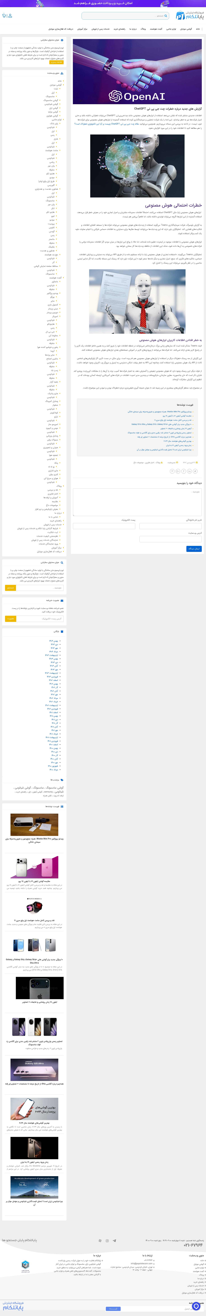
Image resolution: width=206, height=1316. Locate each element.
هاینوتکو (51, 324)
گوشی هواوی (52, 116)
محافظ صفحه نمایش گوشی (46, 266)
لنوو (53, 216)
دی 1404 (54, 644)
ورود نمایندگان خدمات (48, 544)
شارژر (56, 139)
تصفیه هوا (53, 455)
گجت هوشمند (156, 29)
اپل (53, 92)
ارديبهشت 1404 (51, 655)
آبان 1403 (54, 666)
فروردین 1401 (53, 741)
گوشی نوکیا (53, 112)
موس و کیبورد (52, 428)
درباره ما (132, 29)
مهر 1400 (54, 762)
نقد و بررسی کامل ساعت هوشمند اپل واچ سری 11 (173, 420)
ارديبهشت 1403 (51, 673)
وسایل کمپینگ (51, 401)
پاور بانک (54, 123)
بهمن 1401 (54, 716)
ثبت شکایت (53, 532)
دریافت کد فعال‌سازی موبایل (60, 29)
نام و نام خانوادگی (194, 520)
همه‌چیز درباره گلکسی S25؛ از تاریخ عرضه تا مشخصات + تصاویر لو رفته (164, 436)
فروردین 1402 (52, 709)
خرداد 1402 (53, 701)
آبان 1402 (54, 691)
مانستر (52, 239)
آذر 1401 (55, 723)
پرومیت (51, 224)
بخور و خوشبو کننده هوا (47, 347)
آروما (52, 351)
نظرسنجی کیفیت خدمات (47, 536)
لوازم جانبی (171, 29)
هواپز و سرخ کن (51, 478)
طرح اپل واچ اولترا (46, 181)
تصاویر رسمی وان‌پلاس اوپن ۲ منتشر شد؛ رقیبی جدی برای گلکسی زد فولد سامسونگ (160, 432)
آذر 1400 (55, 755)
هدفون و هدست (47, 250)
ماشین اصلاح (52, 358)
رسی (53, 135)
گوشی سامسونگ (50, 100)
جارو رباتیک (53, 393)
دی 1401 (55, 719)
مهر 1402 (54, 694)
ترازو (56, 416)
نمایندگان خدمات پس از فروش (44, 540)
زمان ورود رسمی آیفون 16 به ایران (179, 445)
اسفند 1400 (53, 744)
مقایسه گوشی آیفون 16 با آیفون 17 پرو (177, 415)
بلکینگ (51, 247)
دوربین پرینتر (52, 312)
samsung (48, 791)
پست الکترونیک (128, 520)
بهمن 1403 (53, 658)
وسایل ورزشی (52, 436)
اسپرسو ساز (53, 424)
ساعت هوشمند (51, 150)
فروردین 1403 (52, 676)
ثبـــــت (113, 1308)
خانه (198, 29)
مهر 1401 (54, 730)
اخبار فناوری (149, 462)
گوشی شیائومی (51, 104)
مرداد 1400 (54, 769)
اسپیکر (55, 316)
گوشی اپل (53, 108)
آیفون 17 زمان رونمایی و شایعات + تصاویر (176, 428)
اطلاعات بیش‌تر (56, 62)
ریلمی (52, 162)
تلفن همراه (47, 795)
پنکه (56, 463)
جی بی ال (50, 332)
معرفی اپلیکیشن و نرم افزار (46, 509)
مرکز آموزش (82, 29)
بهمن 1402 (53, 684)
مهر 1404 (54, 648)
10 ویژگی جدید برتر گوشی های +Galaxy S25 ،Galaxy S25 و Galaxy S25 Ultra (162, 424)
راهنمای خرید (119, 29)
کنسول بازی (53, 304)
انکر (53, 208)
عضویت (10, 618)
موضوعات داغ (139, 462)
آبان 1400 (54, 759)
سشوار (55, 405)
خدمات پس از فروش (100, 29)
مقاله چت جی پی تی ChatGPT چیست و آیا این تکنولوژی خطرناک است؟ (106, 124)
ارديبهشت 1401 (52, 737)
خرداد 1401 (54, 734)
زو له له (51, 466)
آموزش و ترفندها (50, 497)
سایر (53, 301)
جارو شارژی (53, 470)
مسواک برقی (52, 440)
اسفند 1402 (53, 680)
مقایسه (55, 501)
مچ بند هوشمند (51, 254)
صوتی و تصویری (50, 447)
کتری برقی (53, 474)
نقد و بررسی (53, 490)
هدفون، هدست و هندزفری (46, 189)
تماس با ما (53, 517)
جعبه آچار (54, 382)
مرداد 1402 (53, 698)
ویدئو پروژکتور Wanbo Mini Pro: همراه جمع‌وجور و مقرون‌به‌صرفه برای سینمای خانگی (160, 411)
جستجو (10, 587)
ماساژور (55, 281)
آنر (53, 262)
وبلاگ (143, 29)
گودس (52, 231)
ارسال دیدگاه (194, 548)
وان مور (51, 166)
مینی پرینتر (53, 308)
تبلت (56, 88)
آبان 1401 (54, 726)
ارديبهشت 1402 (51, 705)
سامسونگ (50, 96)
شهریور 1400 (53, 766)
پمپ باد (54, 370)
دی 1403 (54, 662)
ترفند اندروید (58, 795)
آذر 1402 (54, 687)
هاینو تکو (50, 173)
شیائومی (51, 127)
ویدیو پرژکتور (52, 293)
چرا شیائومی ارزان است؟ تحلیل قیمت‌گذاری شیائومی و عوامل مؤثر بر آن (164, 449)
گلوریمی (51, 185)
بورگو (52, 297)
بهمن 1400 (54, 748)
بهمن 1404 (53, 641)
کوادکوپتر (54, 412)
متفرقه (52, 170)
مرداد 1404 (53, 651)
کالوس (52, 227)
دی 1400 (54, 751)
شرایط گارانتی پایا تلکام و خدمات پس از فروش (37, 528)
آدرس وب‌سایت (195, 533)
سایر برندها (50, 355)
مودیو (52, 177)
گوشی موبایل (186, 29)
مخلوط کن (53, 335)
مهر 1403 (54, 669)
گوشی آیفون (37, 791)
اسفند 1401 (53, 712)
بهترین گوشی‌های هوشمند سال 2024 (178, 441)
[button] (4, 16)
